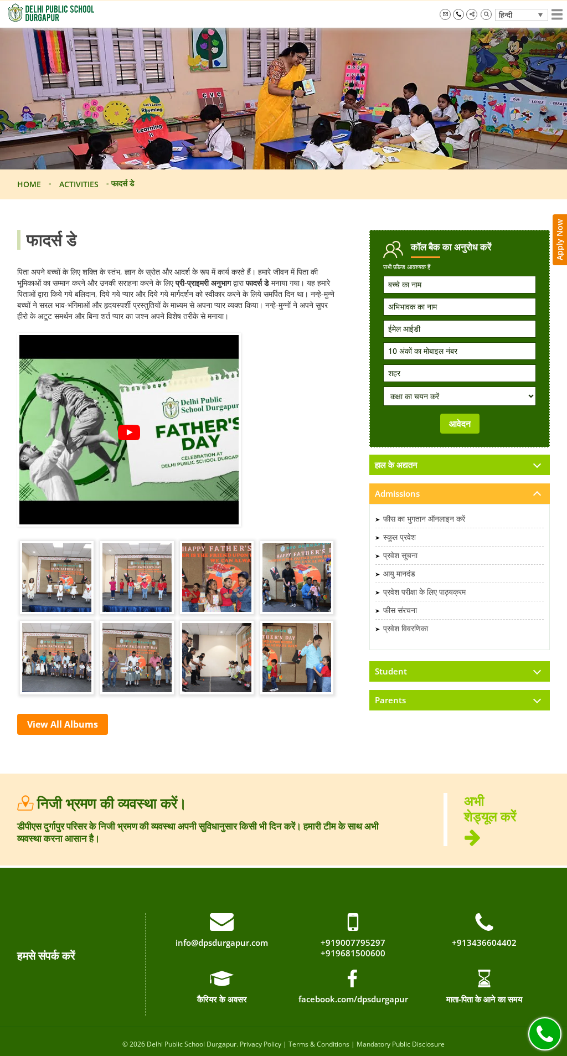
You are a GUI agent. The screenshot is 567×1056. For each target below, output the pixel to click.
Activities (79, 184)
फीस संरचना (400, 610)
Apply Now (559, 239)
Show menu (557, 14)
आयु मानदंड (399, 573)
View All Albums (62, 724)
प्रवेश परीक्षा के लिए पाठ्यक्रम (424, 591)
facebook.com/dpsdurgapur (353, 999)
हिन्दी (505, 14)
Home (29, 184)
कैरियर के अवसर (222, 999)
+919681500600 (353, 953)
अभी (490, 809)
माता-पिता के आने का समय (484, 999)
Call (544, 1033)
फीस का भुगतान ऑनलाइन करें (424, 518)
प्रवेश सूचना (400, 555)
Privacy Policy (260, 1044)
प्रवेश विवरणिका (405, 628)
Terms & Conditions (318, 1044)
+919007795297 (458, 14)
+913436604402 (484, 942)
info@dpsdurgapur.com (445, 14)
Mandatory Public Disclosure (401, 1044)
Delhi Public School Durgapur (191, 1044)
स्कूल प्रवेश (399, 537)
